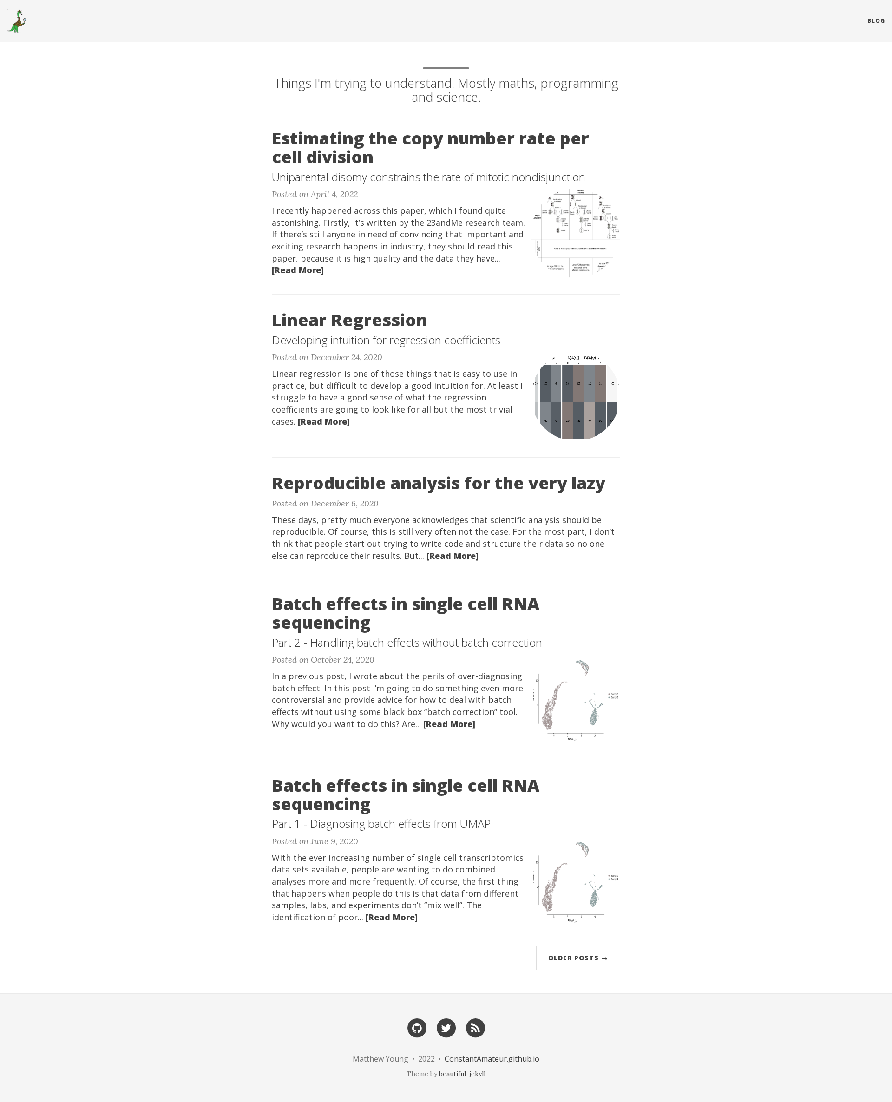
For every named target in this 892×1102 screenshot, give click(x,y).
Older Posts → (578, 957)
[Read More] (298, 270)
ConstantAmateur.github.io (492, 1059)
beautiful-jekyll (462, 1073)
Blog (876, 21)
